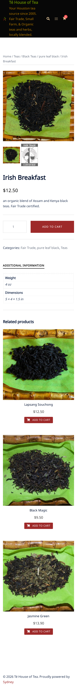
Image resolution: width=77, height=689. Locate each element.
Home (7, 56)
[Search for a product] (48, 18)
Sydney (8, 682)
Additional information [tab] (23, 265)
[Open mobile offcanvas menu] (56, 18)
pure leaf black (49, 56)
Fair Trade (28, 248)
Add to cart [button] (41, 420)
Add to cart (52, 226)
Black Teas (29, 56)
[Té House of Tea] (4, 18)
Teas (17, 56)
